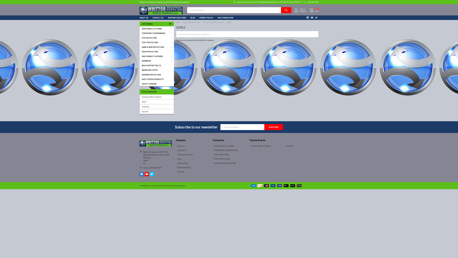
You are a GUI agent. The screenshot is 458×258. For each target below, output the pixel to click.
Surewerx (145, 106)
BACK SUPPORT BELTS (151, 65)
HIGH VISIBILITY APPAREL (152, 56)
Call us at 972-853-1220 (152, 168)
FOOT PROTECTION (150, 42)
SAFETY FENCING (149, 84)
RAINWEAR (146, 61)
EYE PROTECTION (149, 38)
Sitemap (181, 172)
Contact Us (158, 18)
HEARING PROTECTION (151, 75)
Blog (192, 18)
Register (303, 11)
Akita (144, 102)
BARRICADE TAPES (150, 70)
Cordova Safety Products (152, 97)
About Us (144, 18)
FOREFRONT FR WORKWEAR (153, 33)
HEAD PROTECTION (150, 52)
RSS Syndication (225, 18)
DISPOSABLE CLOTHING (152, 29)
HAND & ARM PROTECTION (153, 47)
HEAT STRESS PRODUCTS (153, 79)
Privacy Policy (206, 18)
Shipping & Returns (177, 18)
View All (145, 111)
